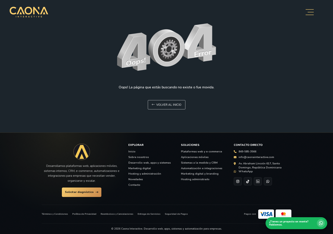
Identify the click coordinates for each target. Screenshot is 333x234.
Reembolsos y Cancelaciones (117, 213)
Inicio (131, 151)
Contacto (134, 185)
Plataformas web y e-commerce (201, 151)
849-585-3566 (247, 151)
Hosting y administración (144, 174)
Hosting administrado (195, 179)
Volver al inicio (168, 105)
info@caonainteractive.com (256, 157)
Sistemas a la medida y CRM (199, 163)
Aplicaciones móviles (195, 157)
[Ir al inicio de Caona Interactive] (81, 152)
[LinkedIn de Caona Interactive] (258, 181)
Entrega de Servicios (149, 213)
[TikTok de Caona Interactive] (248, 181)
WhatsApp (246, 171)
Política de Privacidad (84, 213)
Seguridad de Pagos (176, 213)
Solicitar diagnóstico (79, 192)
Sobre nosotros (138, 157)
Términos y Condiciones (55, 213)
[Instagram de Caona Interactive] (238, 181)
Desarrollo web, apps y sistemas (149, 163)
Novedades (135, 179)
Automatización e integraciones (201, 168)
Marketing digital (139, 168)
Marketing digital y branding (200, 174)
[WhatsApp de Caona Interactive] (268, 181)
